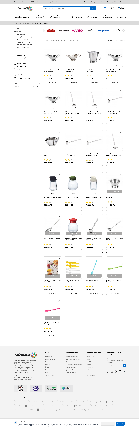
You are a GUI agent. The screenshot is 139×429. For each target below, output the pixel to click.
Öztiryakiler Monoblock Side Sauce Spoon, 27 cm (113, 112)
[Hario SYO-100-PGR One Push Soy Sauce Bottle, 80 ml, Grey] (94, 183)
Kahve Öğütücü (34, 402)
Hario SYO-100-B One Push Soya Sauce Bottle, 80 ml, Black (52, 196)
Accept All (120, 424)
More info (21, 426)
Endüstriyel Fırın (113, 402)
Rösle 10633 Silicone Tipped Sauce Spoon (93, 238)
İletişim (122, 2)
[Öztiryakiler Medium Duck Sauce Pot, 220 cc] (114, 57)
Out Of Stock (115, 209)
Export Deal (114, 2)
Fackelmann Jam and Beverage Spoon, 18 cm (52, 281)
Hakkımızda (104, 2)
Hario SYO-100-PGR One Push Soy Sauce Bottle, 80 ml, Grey (94, 196)
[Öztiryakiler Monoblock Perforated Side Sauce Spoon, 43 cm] (114, 141)
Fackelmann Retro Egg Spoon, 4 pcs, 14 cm (73, 281)
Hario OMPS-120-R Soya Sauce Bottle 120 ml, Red (73, 238)
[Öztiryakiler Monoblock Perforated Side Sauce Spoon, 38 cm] (73, 99)
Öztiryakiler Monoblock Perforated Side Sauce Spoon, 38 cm (73, 113)
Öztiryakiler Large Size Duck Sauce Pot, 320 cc (51, 112)
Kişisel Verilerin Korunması (74, 364)
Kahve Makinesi (67, 406)
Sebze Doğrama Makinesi (98, 402)
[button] (44, 30)
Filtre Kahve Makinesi (81, 406)
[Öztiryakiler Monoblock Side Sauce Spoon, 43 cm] (73, 141)
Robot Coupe (91, 356)
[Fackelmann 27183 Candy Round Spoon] (94, 267)
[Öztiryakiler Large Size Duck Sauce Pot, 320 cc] (52, 99)
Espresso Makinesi (20, 402)
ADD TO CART (52, 82)
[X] (116, 371)
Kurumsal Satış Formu (73, 359)
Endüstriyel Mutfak (101, 410)
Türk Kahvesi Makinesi (46, 410)
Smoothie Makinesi (106, 406)
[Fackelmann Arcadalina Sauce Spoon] (114, 225)
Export (47, 362)
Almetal (89, 364)
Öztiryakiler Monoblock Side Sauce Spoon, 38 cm (93, 154)
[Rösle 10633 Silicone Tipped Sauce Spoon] (94, 225)
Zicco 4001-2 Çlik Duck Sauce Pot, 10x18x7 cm (72, 70)
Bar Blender (63, 402)
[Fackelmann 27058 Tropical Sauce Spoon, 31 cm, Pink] (52, 310)
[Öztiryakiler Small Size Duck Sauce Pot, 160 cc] (52, 57)
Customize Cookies (108, 424)
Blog (46, 372)
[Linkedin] (112, 371)
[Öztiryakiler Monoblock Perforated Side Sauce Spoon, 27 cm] (94, 99)
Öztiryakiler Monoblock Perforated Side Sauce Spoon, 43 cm (114, 155)
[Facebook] (108, 371)
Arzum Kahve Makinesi (34, 406)
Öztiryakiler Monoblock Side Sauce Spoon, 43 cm (72, 154)
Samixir (89, 362)
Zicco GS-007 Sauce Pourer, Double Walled (93, 70)
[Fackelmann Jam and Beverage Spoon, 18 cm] (52, 267)
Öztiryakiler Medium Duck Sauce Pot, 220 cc (113, 70)
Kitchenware (27, 23)
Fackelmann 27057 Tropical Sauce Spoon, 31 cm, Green (113, 281)
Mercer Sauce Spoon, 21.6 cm (52, 238)
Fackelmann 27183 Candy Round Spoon (92, 281)
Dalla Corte (90, 367)
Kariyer (47, 364)
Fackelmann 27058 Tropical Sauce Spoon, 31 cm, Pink (51, 323)
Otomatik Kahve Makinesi (52, 406)
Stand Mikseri (83, 402)
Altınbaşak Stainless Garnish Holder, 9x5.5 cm (114, 196)
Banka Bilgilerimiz (50, 359)
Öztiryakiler (90, 370)
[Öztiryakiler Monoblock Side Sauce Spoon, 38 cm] (94, 141)
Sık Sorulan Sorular (72, 356)
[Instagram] (120, 371)
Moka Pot (94, 406)
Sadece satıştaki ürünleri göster (55, 40)
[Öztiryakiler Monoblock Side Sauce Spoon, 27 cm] (114, 99)
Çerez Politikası (70, 370)
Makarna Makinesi (72, 410)
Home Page (17, 23)
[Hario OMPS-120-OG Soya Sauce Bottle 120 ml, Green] (73, 183)
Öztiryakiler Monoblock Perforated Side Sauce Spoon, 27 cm (94, 113)
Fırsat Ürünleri (84, 2)
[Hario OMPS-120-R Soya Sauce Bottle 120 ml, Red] (73, 225)
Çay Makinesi (60, 410)
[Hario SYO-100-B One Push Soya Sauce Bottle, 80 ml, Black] (52, 183)
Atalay (88, 372)
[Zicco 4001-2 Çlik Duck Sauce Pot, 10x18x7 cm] (73, 57)
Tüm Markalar (91, 375)
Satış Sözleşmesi (71, 362)
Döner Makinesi (19, 406)
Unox (88, 359)
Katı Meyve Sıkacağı (87, 410)
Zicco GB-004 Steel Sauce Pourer (51, 154)
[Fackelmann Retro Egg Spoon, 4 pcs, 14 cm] (73, 267)
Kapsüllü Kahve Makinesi (49, 402)
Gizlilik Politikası (71, 367)
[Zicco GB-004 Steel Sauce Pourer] (52, 141)
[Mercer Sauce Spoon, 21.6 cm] (52, 225)
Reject (33, 426)
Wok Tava (33, 410)
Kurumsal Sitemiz (50, 370)
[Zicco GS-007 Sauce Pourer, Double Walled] (94, 57)
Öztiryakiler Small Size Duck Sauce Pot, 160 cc (51, 70)
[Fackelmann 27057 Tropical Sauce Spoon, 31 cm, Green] (114, 267)
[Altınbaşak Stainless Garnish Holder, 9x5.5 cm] (114, 183)
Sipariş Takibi (95, 2)
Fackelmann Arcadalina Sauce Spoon (114, 238)
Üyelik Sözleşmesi (71, 372)
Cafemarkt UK (49, 375)
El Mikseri (73, 402)
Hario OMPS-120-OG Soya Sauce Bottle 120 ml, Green (72, 196)
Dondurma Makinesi (21, 410)
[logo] (23, 8)
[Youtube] (124, 371)
